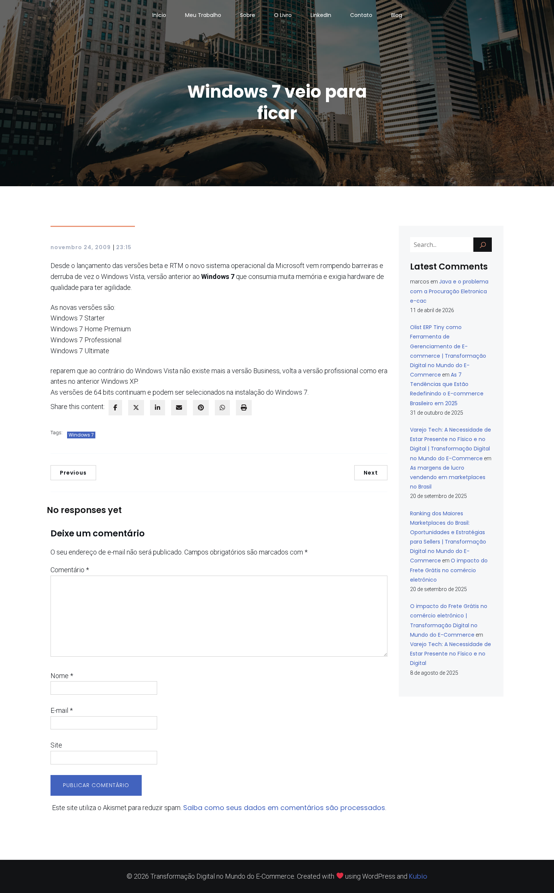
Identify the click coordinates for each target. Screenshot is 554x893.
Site (56, 745)
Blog (396, 15)
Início (159, 15)
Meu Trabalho (203, 15)
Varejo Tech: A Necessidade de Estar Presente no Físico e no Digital (450, 653)
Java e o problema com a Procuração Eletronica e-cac (449, 291)
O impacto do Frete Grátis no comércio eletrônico (449, 570)
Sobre (247, 15)
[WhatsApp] (222, 407)
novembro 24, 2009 (81, 247)
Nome (62, 676)
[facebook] (115, 407)
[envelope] (179, 407)
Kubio (418, 876)
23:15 (124, 247)
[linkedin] (157, 407)
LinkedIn (321, 15)
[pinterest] (201, 407)
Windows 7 (81, 435)
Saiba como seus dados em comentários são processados (284, 807)
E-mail (62, 710)
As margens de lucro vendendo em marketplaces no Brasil (447, 477)
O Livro (283, 15)
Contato (361, 15)
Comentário (70, 570)
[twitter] (136, 407)
